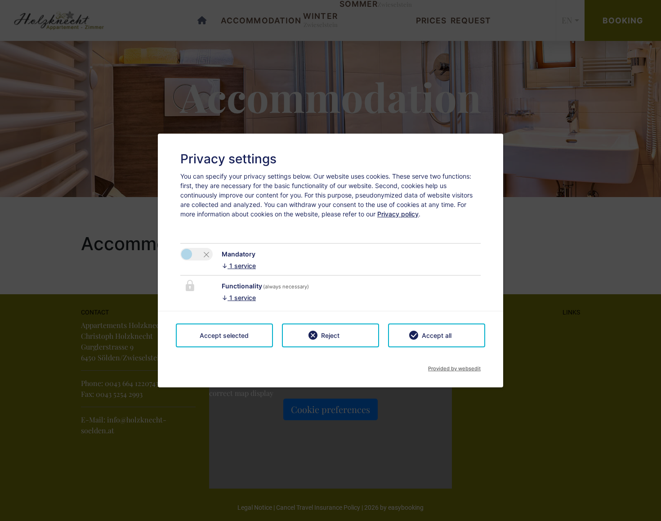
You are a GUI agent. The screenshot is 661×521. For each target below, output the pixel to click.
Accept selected (224, 335)
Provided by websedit (454, 365)
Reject (330, 335)
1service (239, 265)
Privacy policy (398, 214)
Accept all (436, 335)
